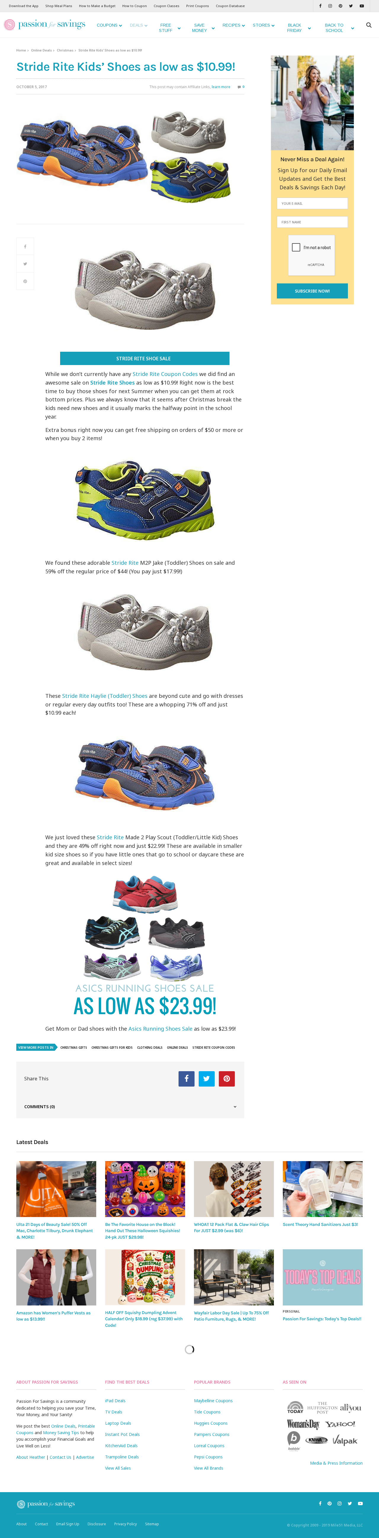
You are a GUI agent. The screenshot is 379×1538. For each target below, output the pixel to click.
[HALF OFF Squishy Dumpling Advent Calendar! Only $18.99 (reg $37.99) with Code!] (145, 1277)
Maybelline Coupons (213, 1400)
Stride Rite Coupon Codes (165, 373)
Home (21, 50)
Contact (41, 1523)
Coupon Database (230, 6)
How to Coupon (134, 6)
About (21, 1523)
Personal (291, 1311)
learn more (221, 86)
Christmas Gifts (73, 1047)
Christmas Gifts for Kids (112, 1047)
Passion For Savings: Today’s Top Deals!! (322, 1318)
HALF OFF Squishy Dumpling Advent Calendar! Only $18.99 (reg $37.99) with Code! (144, 1319)
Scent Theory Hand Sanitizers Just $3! (320, 1224)
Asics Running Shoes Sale (160, 1028)
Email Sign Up (67, 1523)
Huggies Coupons (211, 1423)
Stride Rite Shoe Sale (144, 358)
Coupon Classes (166, 6)
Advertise (85, 1457)
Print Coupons (197, 6)
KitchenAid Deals (121, 1445)
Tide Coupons (207, 1412)
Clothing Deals (150, 1047)
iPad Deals (115, 1400)
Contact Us (60, 1457)
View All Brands (208, 1468)
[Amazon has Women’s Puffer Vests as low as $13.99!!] (56, 1277)
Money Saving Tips (61, 1432)
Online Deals (41, 50)
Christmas (65, 50)
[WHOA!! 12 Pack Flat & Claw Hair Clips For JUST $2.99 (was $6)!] (234, 1189)
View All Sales (118, 1468)
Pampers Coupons (211, 1434)
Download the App (23, 6)
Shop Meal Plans (58, 6)
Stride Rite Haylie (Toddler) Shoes (104, 695)
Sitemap (152, 1523)
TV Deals (113, 1412)
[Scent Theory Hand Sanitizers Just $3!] (323, 1189)
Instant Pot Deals (122, 1434)
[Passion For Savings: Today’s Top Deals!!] (323, 1277)
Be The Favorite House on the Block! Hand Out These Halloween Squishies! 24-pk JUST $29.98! (142, 1231)
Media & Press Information (336, 1463)
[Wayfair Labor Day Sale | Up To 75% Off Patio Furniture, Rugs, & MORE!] (234, 1277)
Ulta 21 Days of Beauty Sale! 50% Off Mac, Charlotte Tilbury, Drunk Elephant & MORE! (54, 1231)
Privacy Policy (125, 1523)
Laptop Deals (118, 1423)
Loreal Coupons (209, 1445)
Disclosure (97, 1523)
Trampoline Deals (122, 1457)
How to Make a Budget (97, 6)
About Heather (30, 1457)
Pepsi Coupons (208, 1457)
